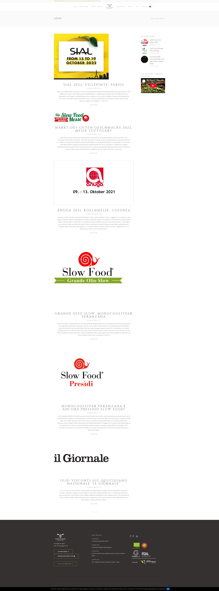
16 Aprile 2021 (92, 320)
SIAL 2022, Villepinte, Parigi (93, 85)
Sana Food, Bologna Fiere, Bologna (156, 49)
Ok (168, 589)
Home (153, 18)
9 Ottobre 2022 (92, 88)
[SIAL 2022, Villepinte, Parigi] (81, 56)
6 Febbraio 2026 (154, 53)
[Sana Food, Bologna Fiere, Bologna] (144, 50)
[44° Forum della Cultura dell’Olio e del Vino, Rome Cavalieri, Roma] (144, 59)
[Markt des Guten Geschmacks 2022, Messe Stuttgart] (71, 117)
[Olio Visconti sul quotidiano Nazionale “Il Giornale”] (81, 458)
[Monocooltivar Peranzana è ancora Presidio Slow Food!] (81, 373)
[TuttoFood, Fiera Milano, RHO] (144, 42)
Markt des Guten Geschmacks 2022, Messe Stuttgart (94, 129)
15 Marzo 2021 (92, 413)
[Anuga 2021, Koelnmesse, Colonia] (94, 182)
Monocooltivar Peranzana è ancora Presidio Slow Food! (94, 407)
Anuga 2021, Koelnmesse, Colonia (93, 210)
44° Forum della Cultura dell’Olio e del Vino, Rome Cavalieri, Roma (157, 60)
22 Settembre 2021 (92, 214)
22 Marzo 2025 (154, 66)
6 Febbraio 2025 (95, 559)
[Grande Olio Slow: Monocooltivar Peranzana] (88, 274)
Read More (93, 105)
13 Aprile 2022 (92, 134)
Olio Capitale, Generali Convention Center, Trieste (105, 562)
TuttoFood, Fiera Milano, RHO (155, 41)
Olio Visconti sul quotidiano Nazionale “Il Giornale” (93, 482)
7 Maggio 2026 (154, 45)
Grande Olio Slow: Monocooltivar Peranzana (94, 315)
